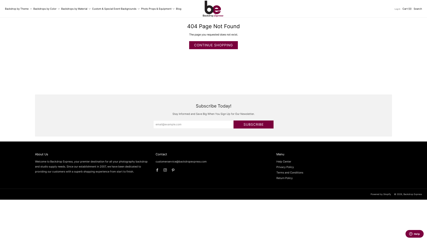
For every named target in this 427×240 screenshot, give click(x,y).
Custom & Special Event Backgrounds (114, 8)
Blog (178, 8)
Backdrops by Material (74, 8)
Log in (397, 9)
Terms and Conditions (289, 172)
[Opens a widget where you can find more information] (414, 234)
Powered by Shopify (381, 194)
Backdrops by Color (45, 8)
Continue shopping (213, 45)
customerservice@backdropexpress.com (181, 161)
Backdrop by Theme (17, 8)
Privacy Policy (285, 167)
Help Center (283, 161)
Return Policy (284, 178)
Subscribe (254, 124)
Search (418, 8)
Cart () (406, 8)
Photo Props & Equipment (156, 8)
